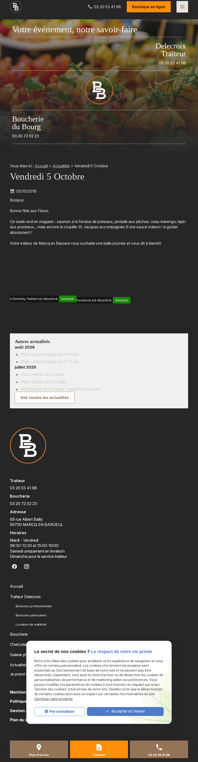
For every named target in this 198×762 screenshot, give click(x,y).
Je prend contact (24, 674)
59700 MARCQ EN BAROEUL (36, 522)
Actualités (61, 165)
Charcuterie (20, 644)
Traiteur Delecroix (25, 596)
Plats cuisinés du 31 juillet (42, 374)
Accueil (41, 165)
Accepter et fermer (127, 711)
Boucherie (19, 634)
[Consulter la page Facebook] (14, 566)
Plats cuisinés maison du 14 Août (49, 354)
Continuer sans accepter (53, 699)
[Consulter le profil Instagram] (26, 566)
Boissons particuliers (31, 615)
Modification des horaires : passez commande (60, 389)
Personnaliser (62, 711)
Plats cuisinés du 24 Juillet (43, 381)
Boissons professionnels (34, 606)
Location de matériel (31, 624)
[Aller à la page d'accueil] (15, 7)
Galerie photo (21, 654)
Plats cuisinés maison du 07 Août (49, 361)
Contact (99, 755)
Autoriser (67, 299)
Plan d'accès (39, 755)
